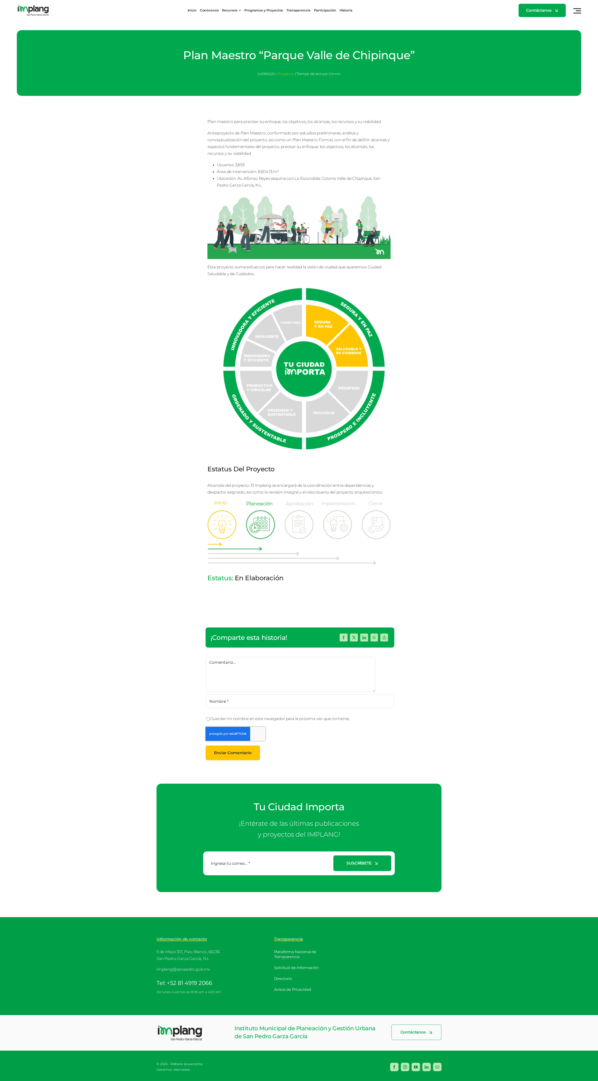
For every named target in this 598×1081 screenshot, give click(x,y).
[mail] (437, 1067)
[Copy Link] (384, 637)
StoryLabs (211, 1064)
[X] (354, 637)
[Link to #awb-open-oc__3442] (577, 10)
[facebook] (394, 1067)
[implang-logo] (33, 6)
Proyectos (286, 74)
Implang (199, 1069)
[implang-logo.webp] (180, 1027)
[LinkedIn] (364, 637)
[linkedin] (426, 1067)
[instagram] (405, 1067)
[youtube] (416, 1067)
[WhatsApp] (374, 637)
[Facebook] (343, 637)
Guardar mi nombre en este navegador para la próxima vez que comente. (280, 718)
